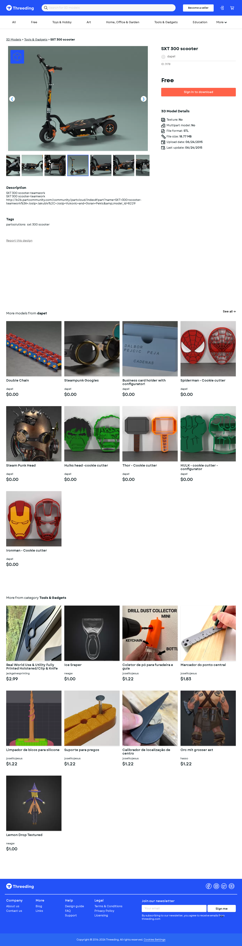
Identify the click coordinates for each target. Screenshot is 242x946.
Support (71, 915)
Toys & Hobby (62, 22)
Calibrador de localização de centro (146, 751)
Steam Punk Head (21, 466)
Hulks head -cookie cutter (86, 466)
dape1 (171, 56)
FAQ (68, 911)
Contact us (14, 911)
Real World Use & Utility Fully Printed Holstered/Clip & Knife (32, 666)
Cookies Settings (154, 939)
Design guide (74, 906)
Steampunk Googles (81, 381)
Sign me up (222, 909)
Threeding (20, 8)
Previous (12, 99)
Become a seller (198, 8)
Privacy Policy (104, 911)
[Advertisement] (112, 276)
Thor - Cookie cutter (139, 466)
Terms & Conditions (108, 906)
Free (34, 22)
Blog (39, 906)
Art (89, 22)
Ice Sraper (73, 665)
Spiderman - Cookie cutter (203, 381)
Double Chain (17, 381)
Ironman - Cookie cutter (26, 551)
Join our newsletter (158, 901)
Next (144, 99)
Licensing (101, 915)
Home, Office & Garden (122, 22)
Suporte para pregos (81, 750)
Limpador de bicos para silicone (33, 750)
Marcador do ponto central (203, 665)
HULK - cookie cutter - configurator (199, 467)
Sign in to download (198, 92)
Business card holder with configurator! (144, 382)
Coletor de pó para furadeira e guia (147, 666)
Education (200, 22)
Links (39, 911)
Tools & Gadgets (166, 22)
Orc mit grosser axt (197, 750)
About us (12, 906)
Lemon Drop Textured (24, 835)
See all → (229, 311)
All (14, 22)
